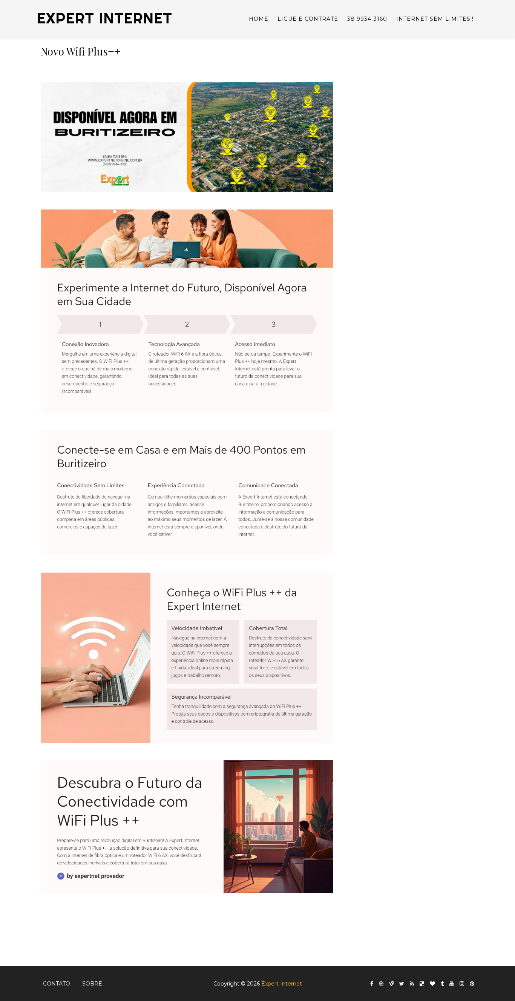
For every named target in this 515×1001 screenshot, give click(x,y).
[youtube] (452, 984)
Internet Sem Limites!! (435, 18)
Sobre (92, 983)
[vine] (391, 984)
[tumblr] (442, 984)
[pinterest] (472, 984)
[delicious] (422, 984)
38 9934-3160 (367, 18)
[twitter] (401, 984)
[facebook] (371, 984)
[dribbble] (381, 984)
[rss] (412, 984)
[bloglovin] (432, 984)
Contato (56, 983)
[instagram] (462, 984)
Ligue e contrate (307, 18)
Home (258, 18)
